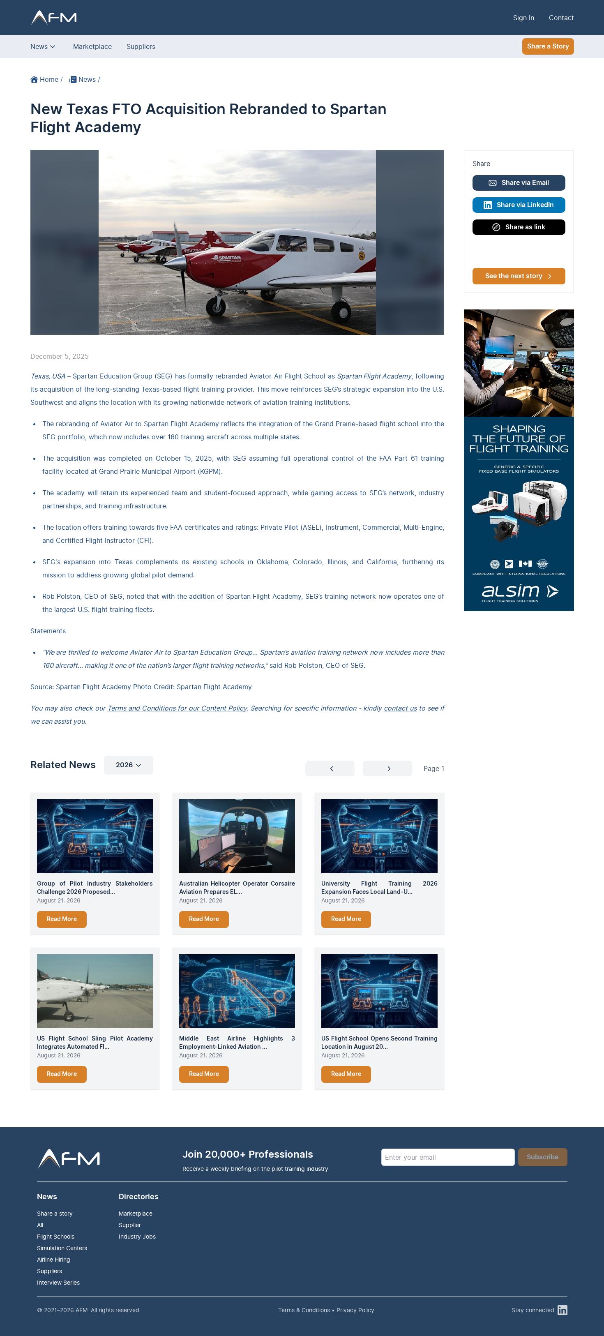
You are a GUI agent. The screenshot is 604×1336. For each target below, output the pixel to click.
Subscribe (542, 1157)
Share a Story (548, 46)
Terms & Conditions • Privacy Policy (326, 1309)
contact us (400, 708)
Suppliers (141, 46)
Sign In (523, 18)
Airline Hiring (53, 1259)
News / (89, 79)
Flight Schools (55, 1236)
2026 (124, 765)
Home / (51, 79)
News (39, 46)
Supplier (130, 1224)
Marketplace (92, 46)
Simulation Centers (62, 1247)
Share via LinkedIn (525, 205)
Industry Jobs (137, 1236)
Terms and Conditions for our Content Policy (177, 708)
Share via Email (525, 183)
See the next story (513, 276)
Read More (62, 919)
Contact (561, 18)
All (40, 1224)
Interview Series (58, 1282)
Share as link (525, 227)
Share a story (55, 1213)
